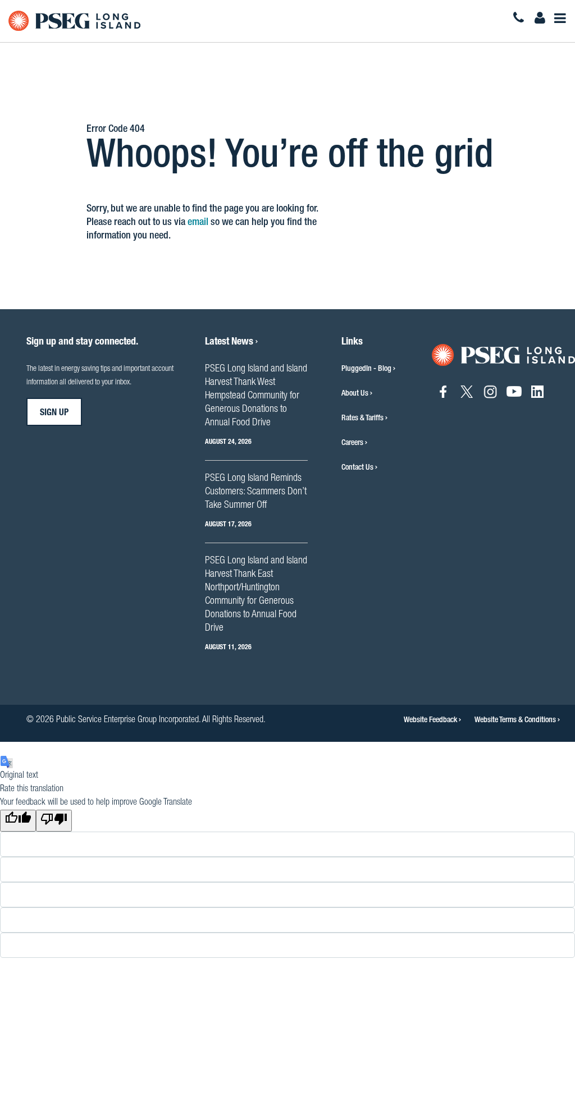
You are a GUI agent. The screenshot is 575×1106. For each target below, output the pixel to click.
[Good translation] (18, 821)
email (198, 223)
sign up (54, 413)
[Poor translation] (54, 821)
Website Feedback (431, 720)
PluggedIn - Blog (366, 369)
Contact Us (357, 468)
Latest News (230, 342)
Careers (352, 443)
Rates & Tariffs (362, 419)
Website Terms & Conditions (516, 720)
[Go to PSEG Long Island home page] (503, 355)
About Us (354, 394)
